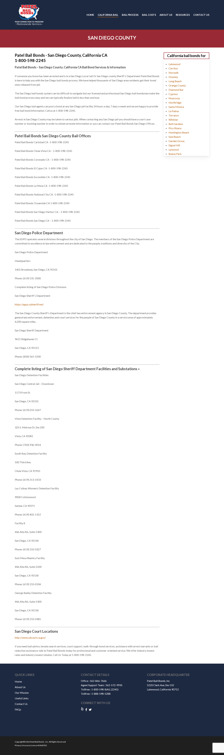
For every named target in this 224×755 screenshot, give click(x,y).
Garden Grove (176, 141)
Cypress (173, 94)
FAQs (18, 709)
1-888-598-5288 (101, 693)
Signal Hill (174, 145)
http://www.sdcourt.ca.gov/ (30, 637)
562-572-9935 (114, 685)
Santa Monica (176, 106)
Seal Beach (175, 136)
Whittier (173, 119)
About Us (20, 687)
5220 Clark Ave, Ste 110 (160, 685)
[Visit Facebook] (86, 709)
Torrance (174, 115)
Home (18, 681)
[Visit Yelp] (82, 709)
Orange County (177, 85)
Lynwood (174, 149)
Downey (173, 76)
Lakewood (174, 64)
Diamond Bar (176, 89)
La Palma (174, 111)
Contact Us (21, 703)
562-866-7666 (98, 680)
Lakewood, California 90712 (163, 689)
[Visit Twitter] (90, 709)
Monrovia (174, 98)
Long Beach (175, 81)
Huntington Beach (179, 132)
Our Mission (22, 692)
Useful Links (22, 698)
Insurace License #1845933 (34, 745)
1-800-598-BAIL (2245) (104, 689)
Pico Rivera (175, 128)
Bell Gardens (176, 123)
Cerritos (173, 68)
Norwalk (174, 72)
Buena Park (175, 153)
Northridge (175, 102)
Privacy (18, 745)
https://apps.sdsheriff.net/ (29, 304)
